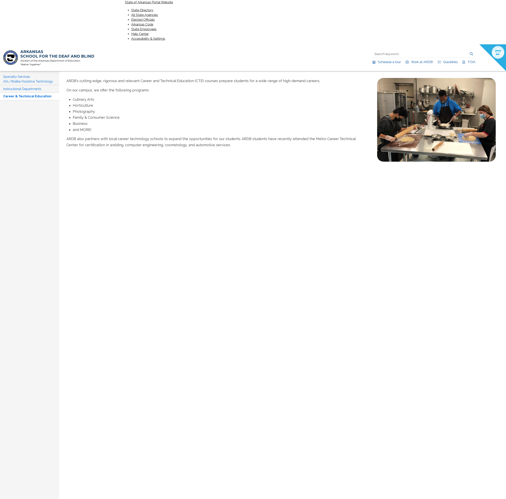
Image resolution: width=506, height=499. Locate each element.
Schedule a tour (389, 62)
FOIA (471, 62)
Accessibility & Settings (148, 39)
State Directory (142, 10)
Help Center (140, 34)
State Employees (144, 29)
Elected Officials (143, 20)
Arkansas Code (142, 24)
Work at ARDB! (421, 62)
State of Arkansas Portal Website (149, 2)
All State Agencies (144, 15)
